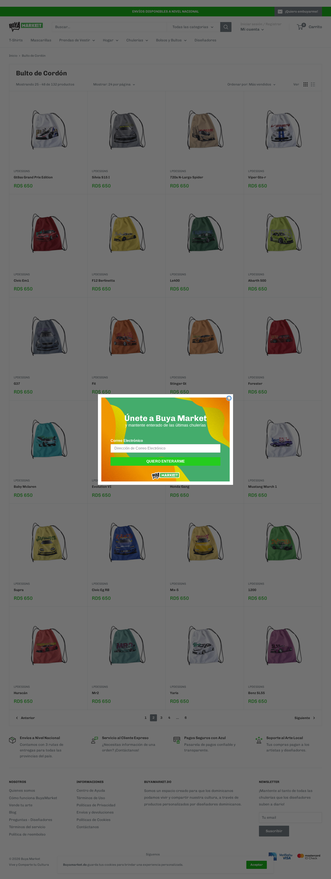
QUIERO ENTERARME (165, 461)
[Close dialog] (229, 398)
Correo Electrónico (127, 441)
